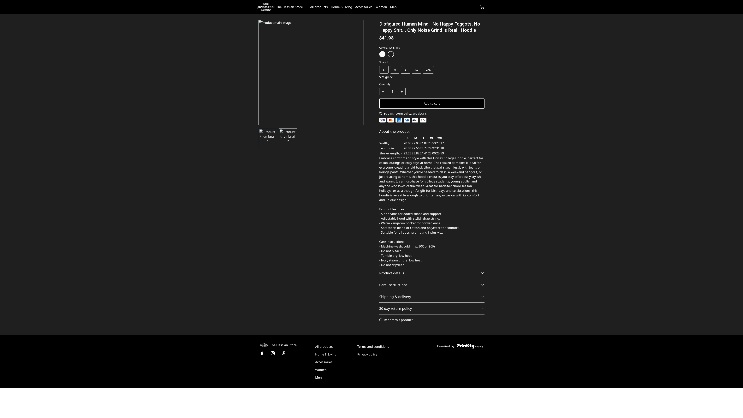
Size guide (386, 77)
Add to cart (432, 103)
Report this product (398, 320)
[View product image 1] (268, 137)
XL (416, 69)
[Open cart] (482, 7)
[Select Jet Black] (391, 54)
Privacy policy (367, 354)
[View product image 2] (288, 137)
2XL (428, 69)
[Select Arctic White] (382, 54)
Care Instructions (393, 285)
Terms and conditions (373, 346)
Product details (391, 273)
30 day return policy (395, 308)
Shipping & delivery (395, 296)
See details (420, 113)
